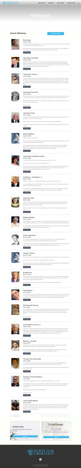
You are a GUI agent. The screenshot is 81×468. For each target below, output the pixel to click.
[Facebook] (40, 459)
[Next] (70, 416)
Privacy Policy (35, 465)
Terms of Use (41, 465)
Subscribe (25, 436)
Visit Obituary (27, 52)
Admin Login (45, 465)
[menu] (78, 3)
